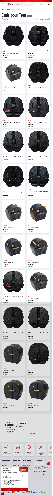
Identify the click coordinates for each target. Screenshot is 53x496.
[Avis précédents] (16, 427)
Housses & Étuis (10, 9)
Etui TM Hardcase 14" (34, 262)
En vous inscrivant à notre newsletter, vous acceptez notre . (42, 467)
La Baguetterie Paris (27, 462)
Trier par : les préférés (44, 19)
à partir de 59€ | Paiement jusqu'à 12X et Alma (26, 1)
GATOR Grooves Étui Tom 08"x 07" (12, 53)
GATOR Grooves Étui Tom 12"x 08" (12, 157)
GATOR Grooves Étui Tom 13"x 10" (12, 193)
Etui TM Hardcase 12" (34, 227)
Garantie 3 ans (15, 465)
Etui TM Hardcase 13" (9, 262)
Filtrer (5, 19)
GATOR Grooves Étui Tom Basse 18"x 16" (38, 369)
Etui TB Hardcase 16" (8, 405)
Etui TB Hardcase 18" (34, 405)
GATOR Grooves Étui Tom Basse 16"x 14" (13, 333)
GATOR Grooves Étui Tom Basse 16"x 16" (38, 333)
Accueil (3, 9)
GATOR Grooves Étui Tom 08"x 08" (38, 51)
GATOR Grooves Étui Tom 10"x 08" (37, 88)
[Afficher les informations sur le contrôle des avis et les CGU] (14, 429)
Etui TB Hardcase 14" (8, 370)
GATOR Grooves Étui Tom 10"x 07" (12, 122)
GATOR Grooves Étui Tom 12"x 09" (37, 122)
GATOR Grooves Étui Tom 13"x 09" (37, 157)
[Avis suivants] (47, 427)
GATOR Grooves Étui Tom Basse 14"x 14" (13, 297)
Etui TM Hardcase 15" (34, 298)
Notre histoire (5, 462)
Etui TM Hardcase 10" (9, 227)
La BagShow (4, 465)
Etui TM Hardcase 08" (9, 88)
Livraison (14, 462)
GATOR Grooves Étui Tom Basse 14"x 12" (38, 192)
